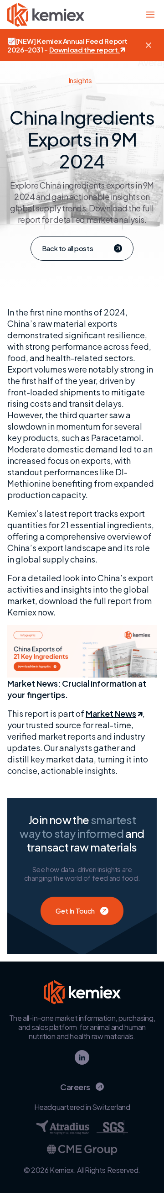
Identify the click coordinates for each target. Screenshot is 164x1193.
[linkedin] (82, 1057)
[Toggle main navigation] (150, 14)
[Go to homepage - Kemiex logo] (46, 15)
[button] (148, 45)
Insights (80, 80)
